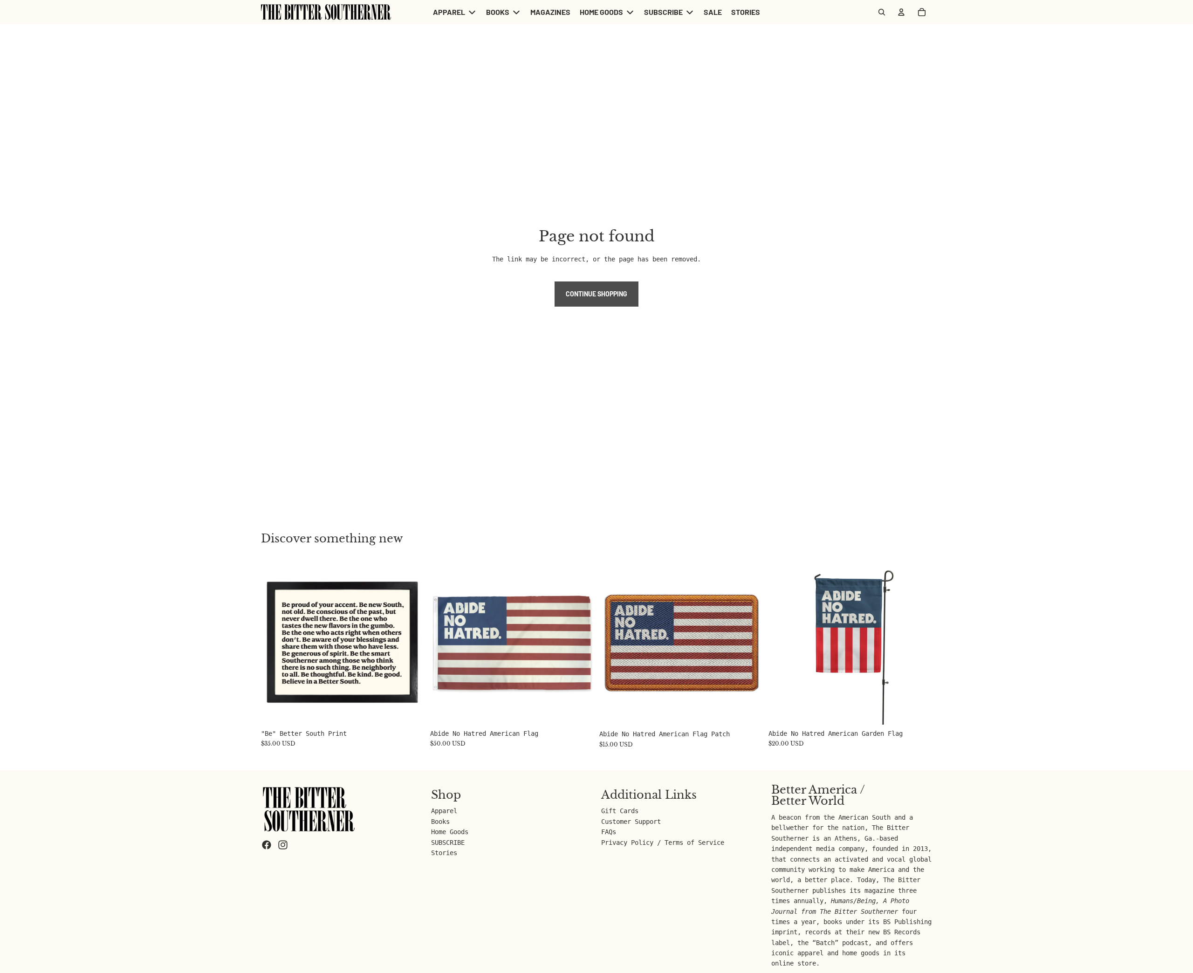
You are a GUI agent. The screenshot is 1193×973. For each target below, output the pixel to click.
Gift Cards (619, 811)
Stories (444, 853)
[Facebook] (266, 844)
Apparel (444, 811)
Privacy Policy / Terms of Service (662, 842)
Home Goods (449, 832)
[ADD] (410, 710)
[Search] (881, 12)
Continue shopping (596, 294)
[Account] (901, 12)
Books (440, 821)
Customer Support (631, 821)
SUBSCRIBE (448, 842)
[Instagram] (282, 844)
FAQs (608, 832)
